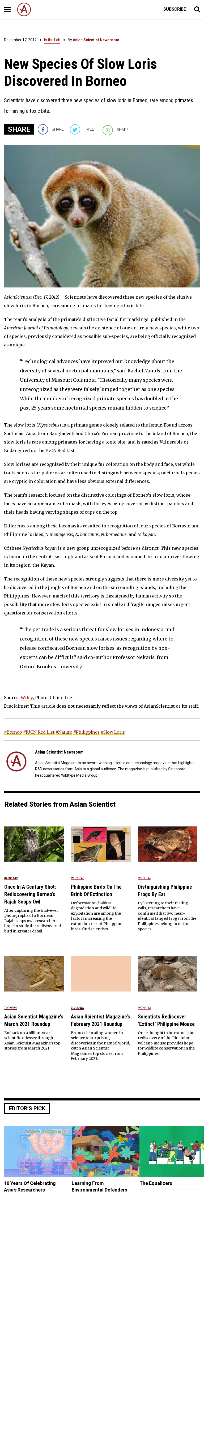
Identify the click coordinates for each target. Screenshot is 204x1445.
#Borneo (13, 732)
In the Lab (52, 40)
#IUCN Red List (38, 732)
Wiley (27, 697)
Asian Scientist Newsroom (96, 40)
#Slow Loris (113, 732)
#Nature (64, 732)
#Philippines (86, 732)
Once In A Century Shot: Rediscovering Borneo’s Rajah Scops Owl (30, 894)
